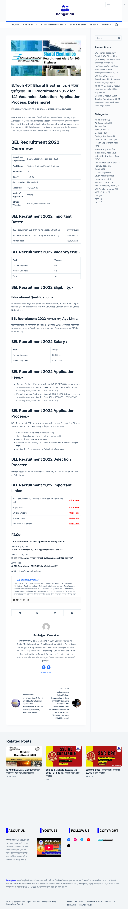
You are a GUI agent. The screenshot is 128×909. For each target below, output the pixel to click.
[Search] (116, 24)
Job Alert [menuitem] (29, 24)
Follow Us (74, 518)
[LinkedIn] (72, 613)
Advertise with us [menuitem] (94, 901)
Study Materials (102, 175)
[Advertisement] (64, 805)
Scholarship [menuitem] (78, 24)
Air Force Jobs (102, 123)
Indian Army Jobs (103, 149)
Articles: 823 (46, 673)
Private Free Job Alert (105, 162)
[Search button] (119, 37)
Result (98, 169)
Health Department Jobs (106, 142)
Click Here (74, 500)
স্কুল (96, 202)
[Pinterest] (55, 613)
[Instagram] (24, 600)
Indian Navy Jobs (103, 152)
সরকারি (97, 199)
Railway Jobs (101, 166)
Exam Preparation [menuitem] (52, 24)
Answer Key (100, 126)
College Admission (103, 136)
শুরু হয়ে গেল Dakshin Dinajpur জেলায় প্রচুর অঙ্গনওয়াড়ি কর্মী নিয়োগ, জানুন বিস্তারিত (107, 89)
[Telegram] (14, 600)
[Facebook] (21, 600)
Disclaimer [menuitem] (71, 905)
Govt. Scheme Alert (104, 139)
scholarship (100, 172)
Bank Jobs (100, 129)
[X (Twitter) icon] (48, 667)
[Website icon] (44, 667)
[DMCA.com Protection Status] (105, 840)
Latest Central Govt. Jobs (59, 109)
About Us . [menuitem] (79, 901)
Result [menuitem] (94, 24)
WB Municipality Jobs (105, 185)
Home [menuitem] (15, 24)
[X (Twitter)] (37, 613)
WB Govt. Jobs (102, 182)
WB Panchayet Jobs (104, 189)
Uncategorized (102, 179)
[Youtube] (17, 600)
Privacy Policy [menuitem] (86, 905)
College (98, 133)
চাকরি (96, 195)
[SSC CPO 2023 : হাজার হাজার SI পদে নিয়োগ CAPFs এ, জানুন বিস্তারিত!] (104, 756)
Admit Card (100, 119)
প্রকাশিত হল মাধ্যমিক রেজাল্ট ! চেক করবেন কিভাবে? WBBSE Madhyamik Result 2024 (106, 69)
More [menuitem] (105, 24)
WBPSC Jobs (101, 192)
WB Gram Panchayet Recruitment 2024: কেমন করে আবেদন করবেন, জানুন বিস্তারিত (107, 79)
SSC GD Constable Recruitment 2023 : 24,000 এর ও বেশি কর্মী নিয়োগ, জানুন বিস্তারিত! (62, 773)
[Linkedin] (28, 600)
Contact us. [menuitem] (110, 901)
